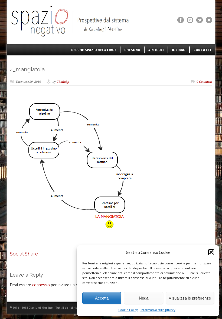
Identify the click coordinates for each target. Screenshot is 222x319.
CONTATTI (202, 49)
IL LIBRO (178, 49)
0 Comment (204, 82)
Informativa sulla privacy (158, 309)
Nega (143, 298)
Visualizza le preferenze (190, 298)
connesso (41, 284)
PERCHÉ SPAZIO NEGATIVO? (93, 49)
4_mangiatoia (27, 69)
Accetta (102, 298)
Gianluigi (63, 82)
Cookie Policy (128, 309)
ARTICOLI (156, 49)
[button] (211, 252)
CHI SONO (132, 49)
